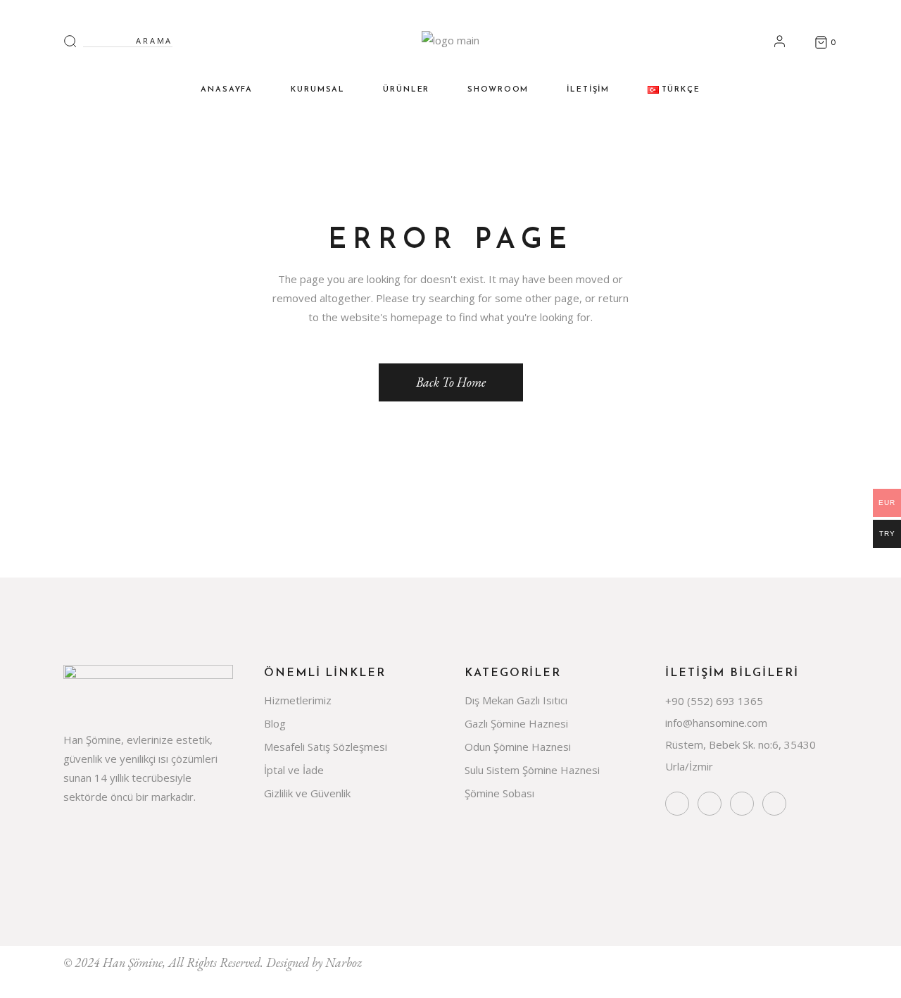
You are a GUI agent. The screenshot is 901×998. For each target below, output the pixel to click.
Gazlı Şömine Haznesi (516, 723)
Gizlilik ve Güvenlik (307, 793)
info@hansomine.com (716, 723)
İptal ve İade (294, 770)
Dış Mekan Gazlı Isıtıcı (516, 700)
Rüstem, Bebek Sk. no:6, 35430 (740, 744)
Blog (275, 723)
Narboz (343, 962)
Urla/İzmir (689, 766)
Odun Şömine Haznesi (518, 747)
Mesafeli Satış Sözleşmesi (325, 747)
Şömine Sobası (499, 793)
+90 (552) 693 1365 (714, 701)
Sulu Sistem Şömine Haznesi (532, 770)
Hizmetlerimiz (298, 700)
